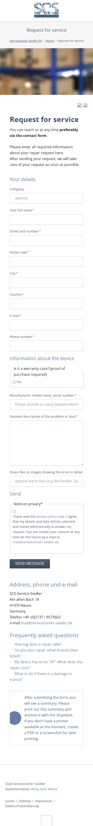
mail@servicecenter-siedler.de (36, 542)
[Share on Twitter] (85, 106)
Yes (19, 382)
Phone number (22, 337)
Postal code (19, 252)
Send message (29, 563)
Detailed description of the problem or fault (44, 416)
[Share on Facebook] (79, 106)
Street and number (25, 231)
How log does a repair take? (37, 644)
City (18, 273)
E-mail (18, 315)
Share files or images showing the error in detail (46, 472)
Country (18, 294)
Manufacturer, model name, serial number (43, 395)
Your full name (22, 210)
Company (17, 189)
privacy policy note (50, 516)
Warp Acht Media (44, 789)
